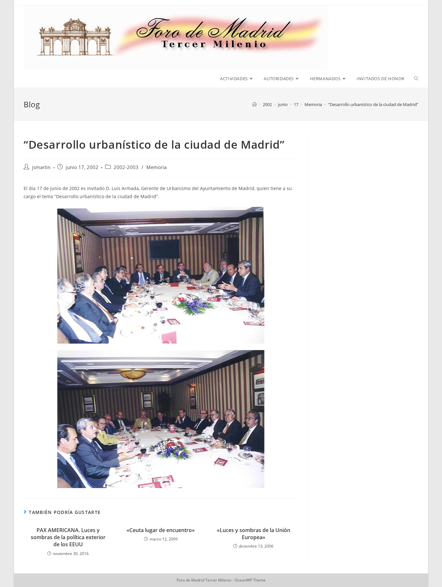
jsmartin (41, 167)
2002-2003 (126, 167)
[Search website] (416, 78)
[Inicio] (254, 104)
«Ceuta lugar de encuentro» (161, 530)
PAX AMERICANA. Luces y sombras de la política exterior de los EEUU (68, 537)
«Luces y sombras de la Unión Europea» (253, 534)
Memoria (156, 167)
